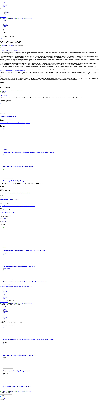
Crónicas (4, 308)
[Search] (3, 30)
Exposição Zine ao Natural (7, 212)
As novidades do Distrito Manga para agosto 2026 (16, 386)
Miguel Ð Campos (8, 253)
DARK (4, 32)
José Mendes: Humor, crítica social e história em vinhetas (15, 193)
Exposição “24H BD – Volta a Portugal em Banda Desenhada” (17, 206)
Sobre (4, 6)
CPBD (1, 84)
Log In (2, 399)
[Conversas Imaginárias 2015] (5, 112)
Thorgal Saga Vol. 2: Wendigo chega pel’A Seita (16, 181)
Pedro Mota (10, 45)
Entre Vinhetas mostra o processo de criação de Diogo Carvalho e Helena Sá (24, 250)
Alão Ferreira (7, 268)
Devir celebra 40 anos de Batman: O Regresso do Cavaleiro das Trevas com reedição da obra (28, 152)
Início (4, 2)
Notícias (4, 312)
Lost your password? (4, 398)
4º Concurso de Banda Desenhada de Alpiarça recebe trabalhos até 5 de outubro (25, 281)
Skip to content (3, 17)
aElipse (1, 38)
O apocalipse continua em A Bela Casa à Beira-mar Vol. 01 (19, 166)
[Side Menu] (3, 29)
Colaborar (5, 4)
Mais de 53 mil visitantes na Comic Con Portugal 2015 (15, 123)
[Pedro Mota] (3, 45)
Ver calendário (3, 221)
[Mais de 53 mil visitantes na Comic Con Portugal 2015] (5, 119)
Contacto (5, 5)
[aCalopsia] (16, 18)
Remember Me (5, 396)
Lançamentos (5, 311)
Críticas (4, 309)
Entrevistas (5, 310)
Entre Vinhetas (4, 219)
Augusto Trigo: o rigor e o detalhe (9, 199)
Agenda (4, 306)
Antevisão (5, 149)
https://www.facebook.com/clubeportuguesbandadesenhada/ (12, 70)
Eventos (4, 247)
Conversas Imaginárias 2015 (8, 116)
